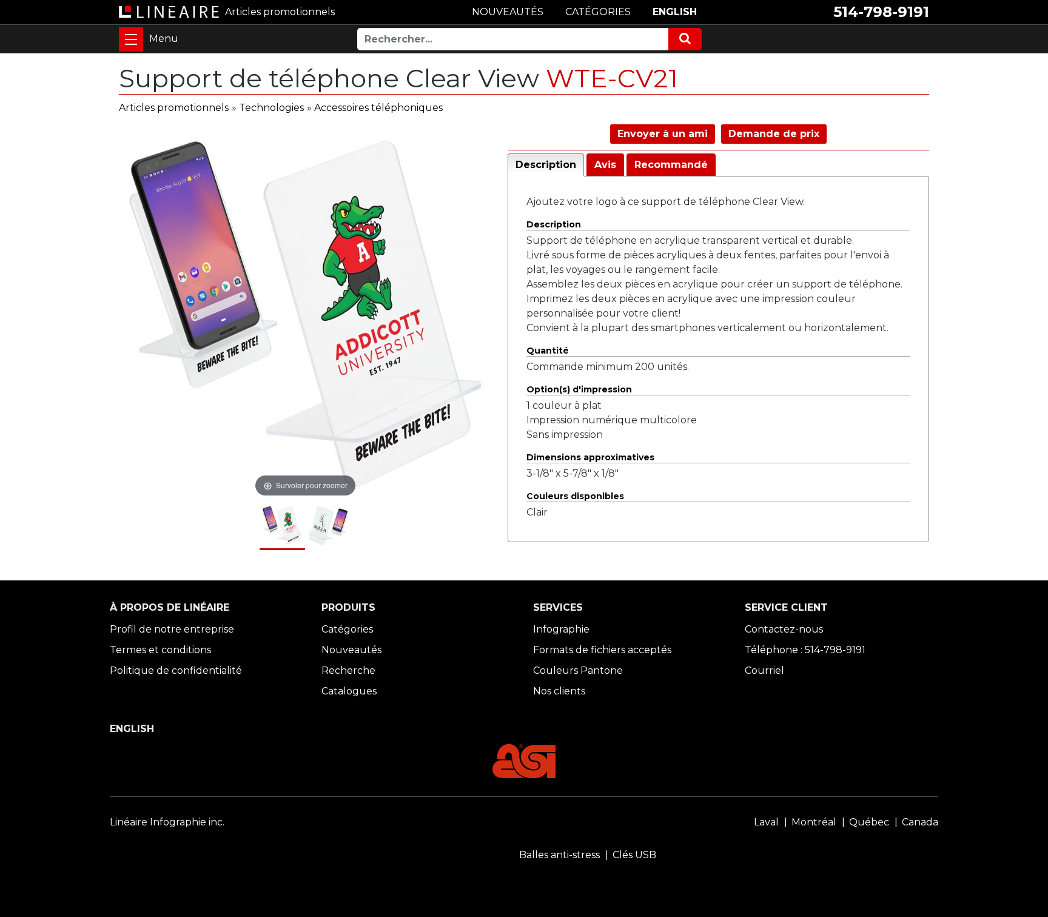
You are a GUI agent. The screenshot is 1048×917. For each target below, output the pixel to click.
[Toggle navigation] (131, 39)
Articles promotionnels (174, 107)
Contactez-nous (784, 629)
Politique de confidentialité (176, 670)
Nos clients (559, 691)
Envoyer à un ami (662, 133)
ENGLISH (675, 12)
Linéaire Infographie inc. (167, 822)
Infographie (561, 629)
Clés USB (634, 855)
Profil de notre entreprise (172, 629)
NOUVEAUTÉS (507, 12)
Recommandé (671, 164)
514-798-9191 (881, 12)
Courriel (764, 670)
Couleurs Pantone (578, 670)
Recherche (348, 670)
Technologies (271, 107)
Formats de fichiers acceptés (602, 650)
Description (546, 164)
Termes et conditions (160, 650)
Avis (605, 164)
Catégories (347, 629)
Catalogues (349, 691)
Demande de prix (773, 133)
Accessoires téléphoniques (378, 107)
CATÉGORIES (598, 12)
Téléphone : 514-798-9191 (805, 650)
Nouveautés (351, 650)
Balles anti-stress (559, 855)
